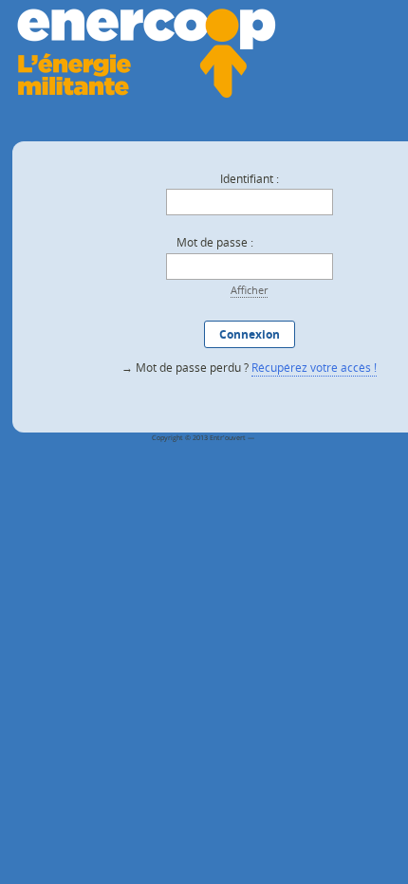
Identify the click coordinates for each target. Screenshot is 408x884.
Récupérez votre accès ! (314, 367)
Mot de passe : (214, 242)
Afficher (249, 290)
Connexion (249, 334)
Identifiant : (249, 179)
